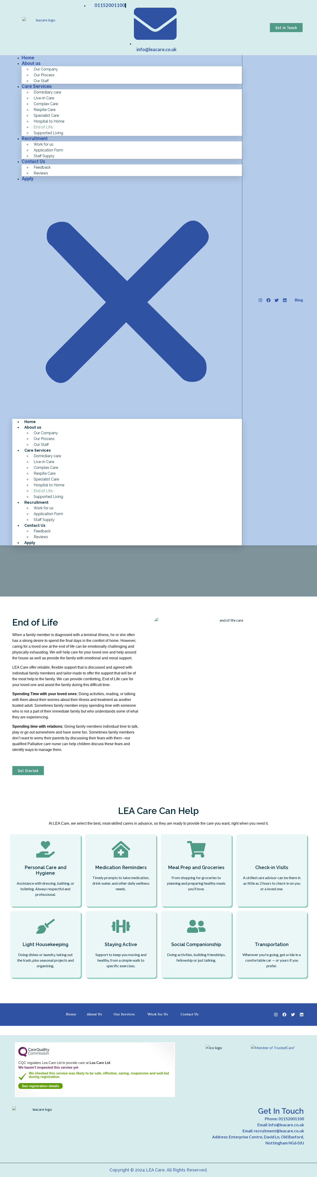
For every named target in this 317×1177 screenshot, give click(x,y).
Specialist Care (46, 115)
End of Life (43, 127)
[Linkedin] (285, 300)
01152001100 (291, 1118)
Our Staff (41, 444)
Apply (27, 178)
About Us (94, 1014)
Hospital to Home (49, 121)
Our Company (46, 69)
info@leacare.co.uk (286, 1124)
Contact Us (33, 161)
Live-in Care (44, 98)
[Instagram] (260, 300)
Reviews (41, 173)
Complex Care (46, 104)
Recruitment (35, 138)
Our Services (124, 1014)
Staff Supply (44, 519)
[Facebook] (268, 300)
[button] (127, 300)
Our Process (44, 75)
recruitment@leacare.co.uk (279, 1130)
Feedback (42, 167)
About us (31, 63)
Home (30, 422)
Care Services (37, 86)
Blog (299, 300)
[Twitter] (277, 300)
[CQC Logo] (33, 1055)
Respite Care (44, 109)
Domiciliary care (47, 92)
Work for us (43, 144)
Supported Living (48, 133)
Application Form (48, 150)
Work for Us (157, 1014)
